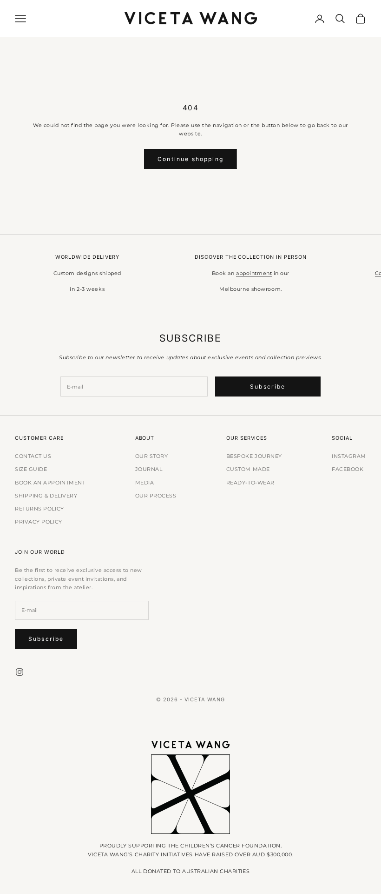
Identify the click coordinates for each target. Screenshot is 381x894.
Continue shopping (190, 158)
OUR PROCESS (156, 495)
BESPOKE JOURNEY (254, 456)
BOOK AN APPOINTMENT (50, 482)
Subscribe (267, 386)
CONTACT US (33, 456)
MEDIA (144, 482)
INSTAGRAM (349, 456)
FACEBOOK (347, 469)
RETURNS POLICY (39, 508)
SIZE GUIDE (31, 469)
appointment (254, 273)
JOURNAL (149, 469)
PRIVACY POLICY (38, 521)
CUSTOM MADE (248, 469)
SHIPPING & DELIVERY (46, 495)
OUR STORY (151, 456)
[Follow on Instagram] (19, 672)
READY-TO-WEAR (250, 482)
